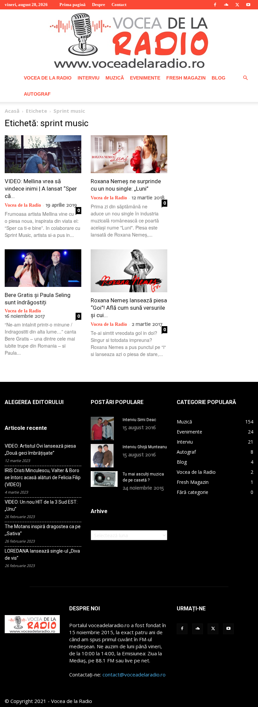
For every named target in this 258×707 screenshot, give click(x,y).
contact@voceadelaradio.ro (134, 674)
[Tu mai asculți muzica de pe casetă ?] (104, 479)
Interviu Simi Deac (139, 419)
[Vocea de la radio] (129, 39)
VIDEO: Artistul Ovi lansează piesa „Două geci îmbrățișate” (40, 449)
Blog (218, 78)
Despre (98, 4)
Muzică (114, 78)
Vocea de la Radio (48, 78)
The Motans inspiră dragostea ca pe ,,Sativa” (43, 530)
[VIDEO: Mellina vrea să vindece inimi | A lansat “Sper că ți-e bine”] (43, 154)
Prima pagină (72, 4)
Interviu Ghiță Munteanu (145, 447)
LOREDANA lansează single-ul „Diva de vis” (42, 554)
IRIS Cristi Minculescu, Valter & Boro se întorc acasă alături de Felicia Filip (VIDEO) (43, 477)
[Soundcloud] (226, 4)
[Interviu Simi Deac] (104, 428)
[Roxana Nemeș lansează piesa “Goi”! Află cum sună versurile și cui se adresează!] (129, 271)
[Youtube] (248, 4)
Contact (119, 4)
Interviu (88, 78)
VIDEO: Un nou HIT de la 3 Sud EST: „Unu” (41, 505)
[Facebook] (215, 4)
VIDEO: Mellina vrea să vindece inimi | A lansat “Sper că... (41, 188)
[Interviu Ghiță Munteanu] (104, 455)
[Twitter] (237, 4)
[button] (245, 78)
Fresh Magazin (186, 78)
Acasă (12, 110)
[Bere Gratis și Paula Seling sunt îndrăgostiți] (43, 268)
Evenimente (145, 78)
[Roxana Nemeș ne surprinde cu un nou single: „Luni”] (129, 154)
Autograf (37, 94)
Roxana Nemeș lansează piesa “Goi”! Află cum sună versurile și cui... (129, 307)
